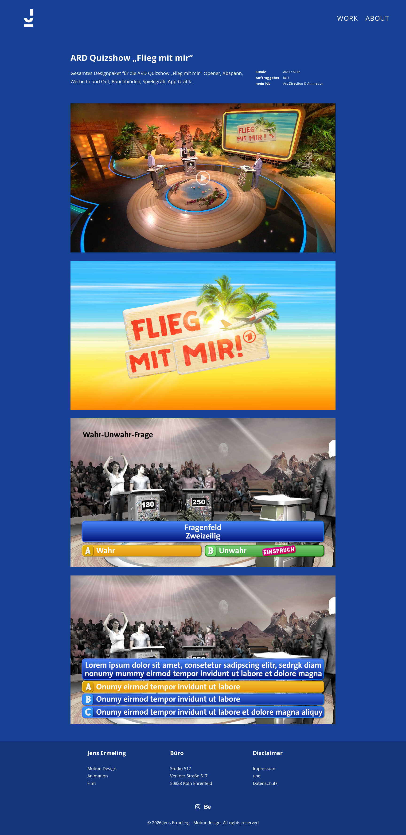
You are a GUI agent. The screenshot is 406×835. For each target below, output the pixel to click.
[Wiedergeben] (73, 249)
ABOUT (377, 18)
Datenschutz (265, 783)
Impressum (264, 768)
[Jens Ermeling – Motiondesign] (28, 18)
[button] (203, 178)
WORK (347, 18)
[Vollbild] (332, 249)
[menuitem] (349, 18)
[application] (203, 178)
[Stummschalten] (326, 249)
